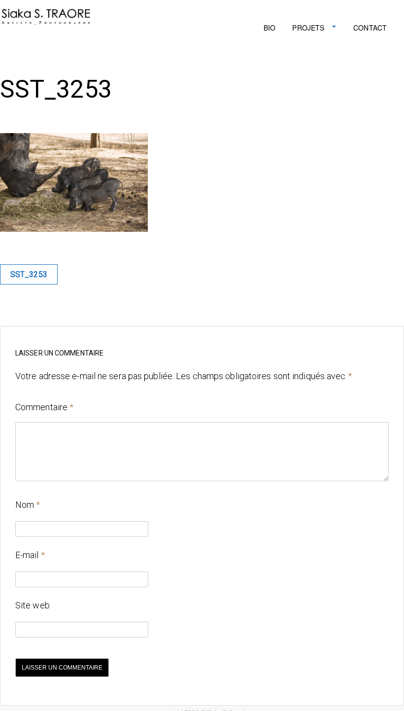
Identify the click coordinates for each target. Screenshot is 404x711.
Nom (27, 504)
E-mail (30, 555)
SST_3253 (28, 274)
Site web (32, 605)
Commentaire (44, 407)
